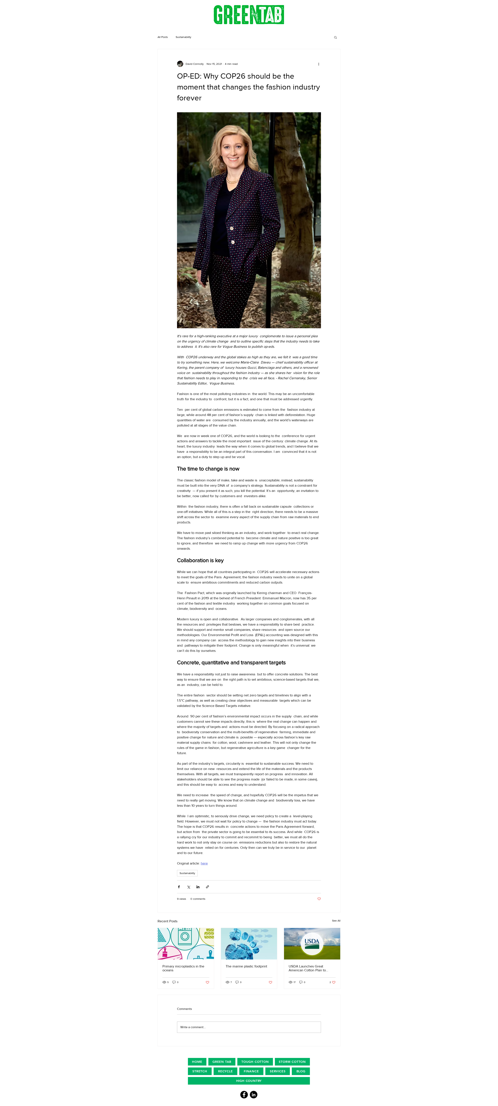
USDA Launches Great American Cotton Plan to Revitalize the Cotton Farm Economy (309, 968)
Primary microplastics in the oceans (183, 968)
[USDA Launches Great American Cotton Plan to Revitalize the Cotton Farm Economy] (312, 943)
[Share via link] (207, 887)
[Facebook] (244, 1094)
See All (336, 920)
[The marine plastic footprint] (249, 943)
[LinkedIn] (253, 1094)
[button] (335, 37)
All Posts (163, 37)
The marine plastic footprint (246, 966)
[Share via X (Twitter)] (188, 887)
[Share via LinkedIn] (198, 887)
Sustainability (183, 37)
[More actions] (318, 63)
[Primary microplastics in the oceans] (186, 943)
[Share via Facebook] (179, 887)
